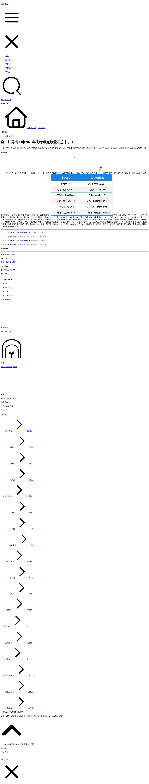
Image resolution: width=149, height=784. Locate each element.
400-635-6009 (6, 100)
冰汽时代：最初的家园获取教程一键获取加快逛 (26, 232)
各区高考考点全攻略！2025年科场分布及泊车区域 (27, 236)
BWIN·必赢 (31, 128)
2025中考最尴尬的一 (9, 270)
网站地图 (4, 752)
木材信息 (41, 128)
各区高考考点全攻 (8, 254)
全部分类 (4, 132)
